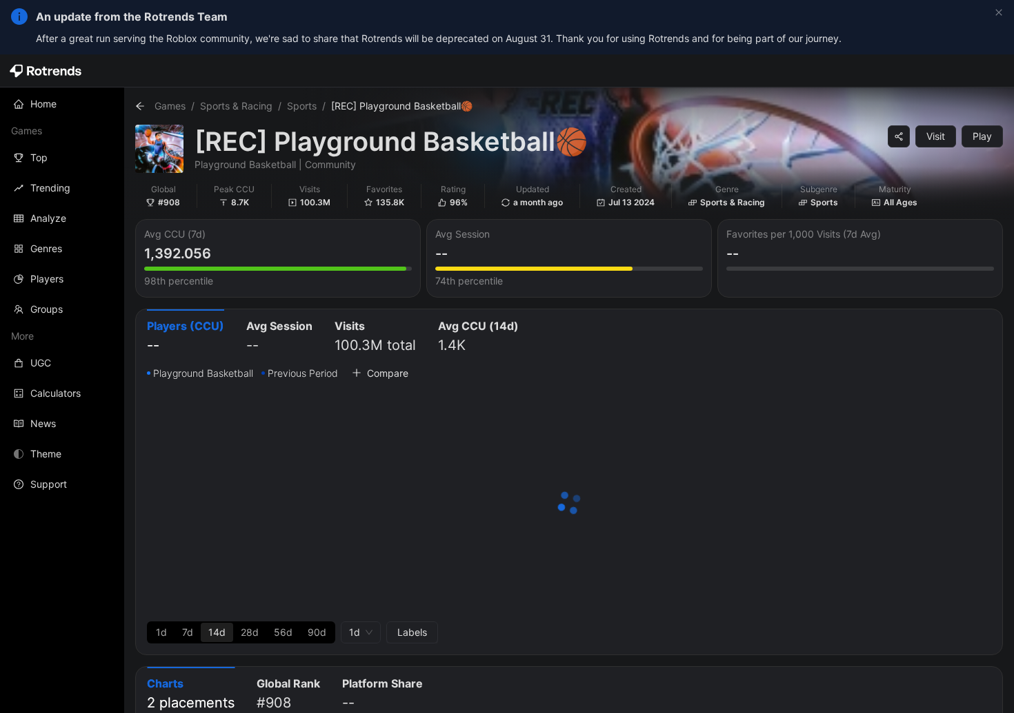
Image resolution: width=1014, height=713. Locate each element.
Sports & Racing (236, 106)
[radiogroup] (241, 632)
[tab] (185, 337)
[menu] (62, 294)
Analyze (48, 218)
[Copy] (899, 136)
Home (43, 104)
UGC (40, 363)
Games (170, 106)
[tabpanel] (569, 504)
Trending (50, 188)
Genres (46, 248)
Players (46, 279)
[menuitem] (62, 104)
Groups (46, 309)
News (43, 423)
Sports (302, 106)
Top (39, 157)
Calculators (55, 393)
